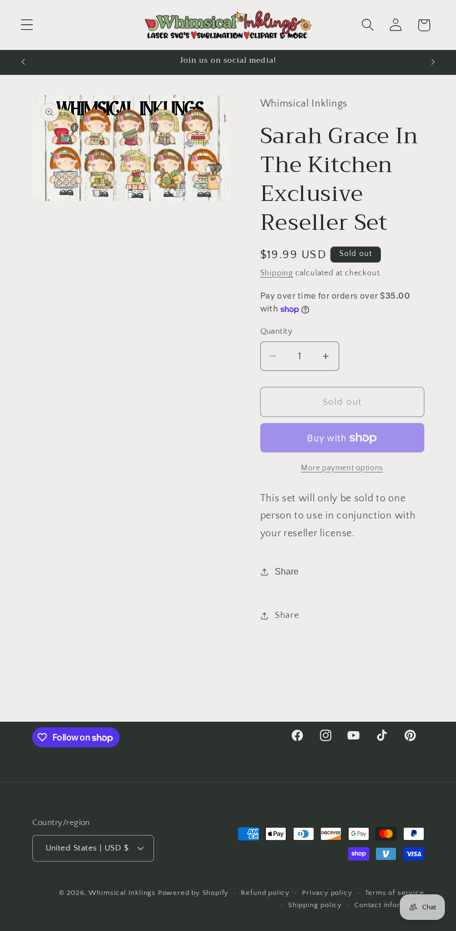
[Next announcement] (432, 62)
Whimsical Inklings (122, 893)
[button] (27, 25)
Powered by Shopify (193, 893)
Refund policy (265, 893)
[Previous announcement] (23, 62)
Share (287, 571)
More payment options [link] (342, 468)
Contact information (389, 905)
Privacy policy (327, 893)
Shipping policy (315, 905)
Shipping (276, 273)
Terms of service (394, 893)
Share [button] (287, 615)
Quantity (276, 331)
